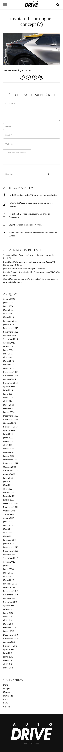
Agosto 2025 (9, 342)
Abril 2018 (7, 664)
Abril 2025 (7, 357)
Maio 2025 (8, 353)
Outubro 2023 (9, 423)
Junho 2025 (8, 350)
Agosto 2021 (8, 518)
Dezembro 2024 (10, 372)
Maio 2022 (8, 485)
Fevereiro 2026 (10, 321)
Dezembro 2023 (10, 415)
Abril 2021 (7, 532)
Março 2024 (8, 405)
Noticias (7, 699)
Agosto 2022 (9, 474)
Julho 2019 (7, 609)
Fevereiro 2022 (10, 496)
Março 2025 (8, 361)
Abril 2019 (7, 620)
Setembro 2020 (10, 558)
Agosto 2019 (9, 605)
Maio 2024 (8, 397)
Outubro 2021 (9, 510)
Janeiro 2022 (8, 499)
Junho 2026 (8, 306)
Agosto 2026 (9, 299)
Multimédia (8, 695)
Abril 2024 (7, 401)
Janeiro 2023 (8, 456)
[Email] (40, 77)
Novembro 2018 (10, 638)
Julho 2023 (8, 434)
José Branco (8, 268)
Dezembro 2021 (10, 503)
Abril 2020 (7, 576)
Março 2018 (8, 667)
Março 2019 (8, 624)
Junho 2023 (8, 437)
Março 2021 (8, 536)
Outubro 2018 (9, 642)
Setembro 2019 (10, 602)
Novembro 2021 (10, 507)
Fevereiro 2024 (10, 408)
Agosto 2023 (9, 430)
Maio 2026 (8, 310)
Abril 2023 (7, 445)
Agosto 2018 (9, 649)
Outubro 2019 (9, 598)
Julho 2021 (7, 521)
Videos (6, 706)
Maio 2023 (8, 441)
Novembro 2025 (10, 332)
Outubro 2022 (9, 467)
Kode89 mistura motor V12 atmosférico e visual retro (33, 195)
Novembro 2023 (10, 419)
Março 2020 (8, 580)
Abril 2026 (7, 313)
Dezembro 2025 (10, 328)
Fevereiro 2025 (10, 364)
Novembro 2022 (10, 463)
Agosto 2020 (9, 562)
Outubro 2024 (9, 379)
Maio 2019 (7, 616)
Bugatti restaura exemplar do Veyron (25, 224)
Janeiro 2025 (9, 368)
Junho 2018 (8, 656)
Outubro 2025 (9, 335)
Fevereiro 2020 (10, 583)
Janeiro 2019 (8, 631)
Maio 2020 (8, 572)
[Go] (58, 4)
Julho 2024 (8, 390)
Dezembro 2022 (10, 459)
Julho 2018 (7, 653)
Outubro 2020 (9, 554)
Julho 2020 (8, 565)
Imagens (7, 688)
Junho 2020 (8, 569)
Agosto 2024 (9, 386)
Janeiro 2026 (9, 324)
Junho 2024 (8, 394)
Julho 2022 (8, 478)
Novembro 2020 (10, 551)
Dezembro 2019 (10, 591)
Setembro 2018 (10, 646)
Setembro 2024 (10, 383)
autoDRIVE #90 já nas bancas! (31, 268)
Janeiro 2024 (9, 412)
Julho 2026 (8, 302)
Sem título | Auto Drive (13, 255)
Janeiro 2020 (9, 587)
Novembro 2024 (10, 375)
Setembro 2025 (10, 339)
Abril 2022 (7, 489)
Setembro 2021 (10, 514)
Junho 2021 (8, 525)
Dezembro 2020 (10, 547)
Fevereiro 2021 (9, 540)
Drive (5, 685)
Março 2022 (8, 492)
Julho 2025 (8, 346)
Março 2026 (8, 317)
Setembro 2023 (10, 426)
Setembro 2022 (10, 470)
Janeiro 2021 (8, 543)
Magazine (7, 692)
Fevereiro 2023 (10, 452)
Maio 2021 (7, 529)
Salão (5, 703)
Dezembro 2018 (10, 635)
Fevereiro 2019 (9, 627)
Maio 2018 (7, 660)
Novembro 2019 (10, 594)
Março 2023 (8, 448)
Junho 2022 (8, 481)
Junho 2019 (8, 613)
